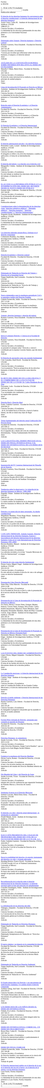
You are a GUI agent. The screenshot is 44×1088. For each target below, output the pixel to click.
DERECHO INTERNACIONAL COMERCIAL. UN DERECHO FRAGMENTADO (20, 1028)
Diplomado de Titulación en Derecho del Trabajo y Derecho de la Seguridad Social (19, 274)
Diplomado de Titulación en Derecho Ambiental (18, 964)
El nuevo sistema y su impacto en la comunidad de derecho (22, 944)
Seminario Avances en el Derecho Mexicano (16, 793)
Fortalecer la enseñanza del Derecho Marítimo (17, 756)
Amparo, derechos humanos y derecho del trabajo (18, 315)
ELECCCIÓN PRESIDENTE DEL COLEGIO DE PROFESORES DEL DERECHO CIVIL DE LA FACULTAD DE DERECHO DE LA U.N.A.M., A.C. (21, 837)
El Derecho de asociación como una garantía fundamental (21, 358)
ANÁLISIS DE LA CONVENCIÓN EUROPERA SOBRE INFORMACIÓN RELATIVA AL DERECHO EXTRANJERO (21, 65)
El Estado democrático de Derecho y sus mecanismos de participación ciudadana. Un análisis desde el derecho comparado (21, 985)
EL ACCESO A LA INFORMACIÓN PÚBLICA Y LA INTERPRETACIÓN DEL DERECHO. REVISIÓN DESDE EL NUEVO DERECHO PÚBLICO (21, 186)
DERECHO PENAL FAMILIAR (13, 1047)
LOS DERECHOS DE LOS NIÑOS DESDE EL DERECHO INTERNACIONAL (19, 1008)
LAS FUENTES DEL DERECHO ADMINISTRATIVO (21, 653)
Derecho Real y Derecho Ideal (12, 402)
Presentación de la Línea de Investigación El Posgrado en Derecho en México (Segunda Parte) (21, 632)
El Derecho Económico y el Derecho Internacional (19, 125)
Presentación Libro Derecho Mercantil (14, 582)
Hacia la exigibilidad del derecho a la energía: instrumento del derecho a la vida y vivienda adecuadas (21, 858)
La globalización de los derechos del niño (15, 906)
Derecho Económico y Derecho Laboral (15, 255)
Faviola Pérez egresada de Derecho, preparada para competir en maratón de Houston (19, 721)
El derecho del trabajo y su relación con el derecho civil (20, 164)
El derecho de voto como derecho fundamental (17, 562)
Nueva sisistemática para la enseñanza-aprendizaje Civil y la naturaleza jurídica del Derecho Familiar (21, 296)
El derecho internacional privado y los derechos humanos (21, 144)
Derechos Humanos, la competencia (14, 738)
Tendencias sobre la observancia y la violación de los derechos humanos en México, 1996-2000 (19, 490)
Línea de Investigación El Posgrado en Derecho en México (22, 87)
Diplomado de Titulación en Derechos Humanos (18, 924)
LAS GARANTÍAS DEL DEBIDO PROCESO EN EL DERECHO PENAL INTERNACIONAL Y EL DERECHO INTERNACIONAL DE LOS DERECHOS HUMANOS (21, 444)
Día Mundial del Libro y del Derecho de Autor (17, 774)
